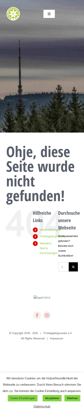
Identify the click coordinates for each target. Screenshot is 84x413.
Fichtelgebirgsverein (53, 236)
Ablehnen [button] (72, 398)
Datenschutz (42, 406)
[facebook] (37, 315)
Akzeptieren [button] (52, 398)
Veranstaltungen (50, 229)
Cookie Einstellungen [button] (22, 398)
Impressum (56, 338)
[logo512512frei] (13, 7)
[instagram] (47, 315)
